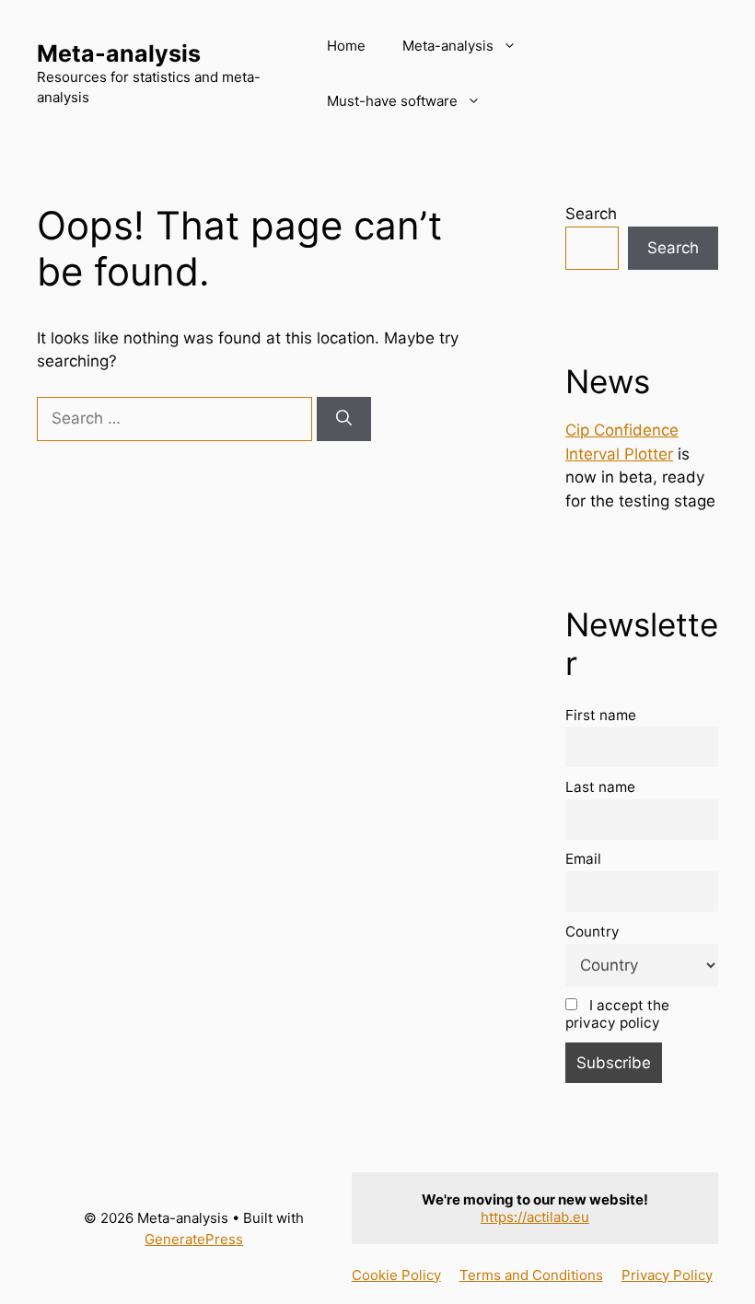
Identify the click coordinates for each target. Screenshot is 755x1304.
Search (591, 213)
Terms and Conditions (531, 1275)
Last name (600, 787)
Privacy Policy (667, 1275)
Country (592, 931)
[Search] (344, 419)
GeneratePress (194, 1239)
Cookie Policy (396, 1275)
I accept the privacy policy (617, 1013)
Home (346, 45)
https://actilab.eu (535, 1217)
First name (600, 715)
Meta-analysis (119, 53)
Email (583, 858)
